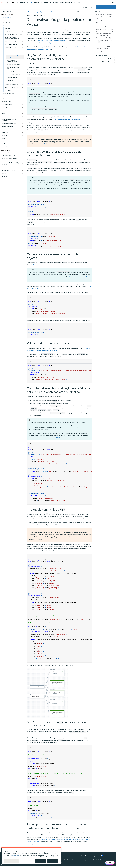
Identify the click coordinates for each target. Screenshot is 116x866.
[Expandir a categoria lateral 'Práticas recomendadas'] (22, 87)
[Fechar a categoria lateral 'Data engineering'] (22, 17)
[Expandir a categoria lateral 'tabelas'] (22, 144)
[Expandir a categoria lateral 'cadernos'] (22, 141)
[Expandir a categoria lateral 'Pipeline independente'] (22, 84)
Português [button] (85, 7)
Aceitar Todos (52, 861)
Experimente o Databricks (106, 7)
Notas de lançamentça (67, 2)
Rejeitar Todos (40, 861)
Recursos (55, 2)
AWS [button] (92, 7)
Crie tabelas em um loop (103, 38)
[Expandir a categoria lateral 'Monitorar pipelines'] (22, 47)
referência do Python (42, 144)
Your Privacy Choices (94, 856)
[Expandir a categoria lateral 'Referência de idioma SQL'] (22, 68)
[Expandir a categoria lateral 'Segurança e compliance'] (22, 155)
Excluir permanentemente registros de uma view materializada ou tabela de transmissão (103, 49)
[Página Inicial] (28, 12)
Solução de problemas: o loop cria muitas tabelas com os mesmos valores (105, 42)
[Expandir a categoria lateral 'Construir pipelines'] (22, 41)
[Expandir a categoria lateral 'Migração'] (22, 173)
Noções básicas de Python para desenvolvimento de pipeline (104, 15)
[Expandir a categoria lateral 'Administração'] (22, 153)
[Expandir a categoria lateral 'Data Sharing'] (22, 107)
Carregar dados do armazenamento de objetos (103, 25)
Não (111, 58)
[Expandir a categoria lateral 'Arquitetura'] (22, 132)
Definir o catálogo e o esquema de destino (67, 119)
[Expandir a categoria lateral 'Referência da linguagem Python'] (22, 61)
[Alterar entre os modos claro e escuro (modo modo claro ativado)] (113, 2)
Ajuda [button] (78, 2)
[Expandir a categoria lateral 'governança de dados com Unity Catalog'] (22, 159)
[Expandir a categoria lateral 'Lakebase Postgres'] (22, 101)
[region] (31, 856)
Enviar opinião (105, 61)
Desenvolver (38, 2)
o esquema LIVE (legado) (57, 438)
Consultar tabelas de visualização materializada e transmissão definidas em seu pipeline (105, 33)
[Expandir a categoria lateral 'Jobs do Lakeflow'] (22, 96)
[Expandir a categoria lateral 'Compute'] (22, 135)
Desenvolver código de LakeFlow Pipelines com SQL (52, 41)
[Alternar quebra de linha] (86, 365)
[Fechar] (58, 849)
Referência (47, 2)
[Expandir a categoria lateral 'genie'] (22, 113)
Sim (100, 58)
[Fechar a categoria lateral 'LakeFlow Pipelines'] (22, 26)
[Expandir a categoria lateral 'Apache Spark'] (22, 146)
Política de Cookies (14, 855)
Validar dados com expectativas (104, 29)
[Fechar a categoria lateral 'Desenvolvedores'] (22, 50)
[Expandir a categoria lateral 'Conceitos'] (22, 20)
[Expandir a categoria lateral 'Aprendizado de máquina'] (22, 123)
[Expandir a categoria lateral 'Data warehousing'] (22, 104)
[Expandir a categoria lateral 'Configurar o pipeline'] (22, 44)
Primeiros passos (22, 2)
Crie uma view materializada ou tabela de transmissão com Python (104, 20)
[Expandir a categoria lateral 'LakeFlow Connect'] (22, 23)
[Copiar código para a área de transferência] (90, 83)
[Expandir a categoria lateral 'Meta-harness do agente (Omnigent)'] (22, 120)
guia (31, 2)
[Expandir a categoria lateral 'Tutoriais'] (22, 31)
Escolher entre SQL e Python (48, 43)
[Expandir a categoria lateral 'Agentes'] (22, 116)
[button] (15, 71)
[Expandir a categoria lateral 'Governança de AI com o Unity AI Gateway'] (22, 164)
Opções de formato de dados (42, 265)
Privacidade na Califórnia (76, 856)
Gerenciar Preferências (11, 861)
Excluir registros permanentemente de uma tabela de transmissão (47, 844)
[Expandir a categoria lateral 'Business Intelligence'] (22, 126)
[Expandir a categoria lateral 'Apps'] (22, 138)
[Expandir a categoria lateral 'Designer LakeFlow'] (22, 93)
